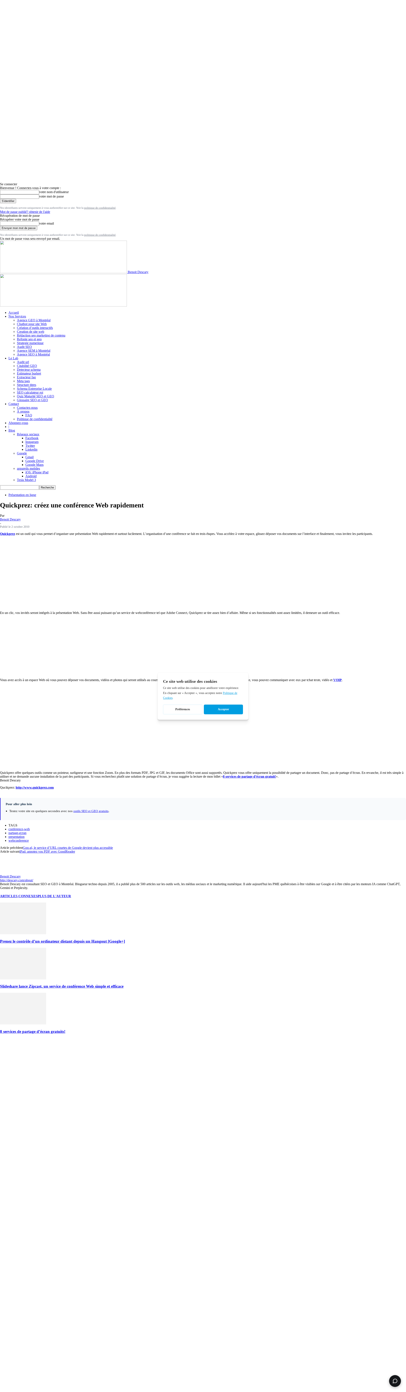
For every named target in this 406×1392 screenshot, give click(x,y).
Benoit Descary (10, 519)
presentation (16, 836)
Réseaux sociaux (28, 434)
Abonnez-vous (18, 423)
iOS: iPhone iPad (36, 472)
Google (22, 453)
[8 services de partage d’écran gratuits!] (23, 1023)
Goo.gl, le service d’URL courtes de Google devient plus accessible (68, 847)
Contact (13, 404)
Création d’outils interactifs (35, 328)
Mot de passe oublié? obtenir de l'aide (25, 212)
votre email (46, 223)
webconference (18, 840)
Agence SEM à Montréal (33, 350)
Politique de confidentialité (34, 419)
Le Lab (13, 358)
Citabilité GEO (27, 366)
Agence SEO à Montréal (33, 354)
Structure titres (26, 385)
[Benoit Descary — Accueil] (63, 305)
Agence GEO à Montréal (34, 320)
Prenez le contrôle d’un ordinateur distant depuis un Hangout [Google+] (62, 941)
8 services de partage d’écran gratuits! (32, 1031)
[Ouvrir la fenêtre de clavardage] (395, 1381)
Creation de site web (30, 331)
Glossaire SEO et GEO (32, 400)
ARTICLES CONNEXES (19, 896)
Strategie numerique (30, 343)
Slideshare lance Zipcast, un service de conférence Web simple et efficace (61, 986)
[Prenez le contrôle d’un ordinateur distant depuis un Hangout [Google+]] (23, 933)
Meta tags (23, 381)
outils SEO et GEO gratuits (90, 811)
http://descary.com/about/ (16, 880)
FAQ (28, 415)
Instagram (31, 442)
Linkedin (31, 449)
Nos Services (17, 316)
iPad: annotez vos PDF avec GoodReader (47, 851)
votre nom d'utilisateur (54, 192)
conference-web (19, 829)
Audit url (23, 362)
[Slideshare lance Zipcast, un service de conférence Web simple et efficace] (23, 978)
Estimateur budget (29, 373)
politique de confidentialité (100, 207)
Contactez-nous (27, 407)
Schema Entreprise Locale (34, 388)
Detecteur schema (29, 369)
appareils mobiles (28, 468)
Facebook (31, 438)
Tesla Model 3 (26, 480)
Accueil (13, 312)
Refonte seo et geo (29, 339)
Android (31, 476)
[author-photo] (10, 872)
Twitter (30, 445)
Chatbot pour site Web (32, 324)
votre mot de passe (51, 196)
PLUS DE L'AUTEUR (54, 896)
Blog (11, 430)
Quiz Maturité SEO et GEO (35, 396)
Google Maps (34, 464)
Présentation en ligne (22, 495)
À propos (23, 411)
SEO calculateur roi (30, 392)
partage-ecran (17, 833)
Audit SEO (24, 347)
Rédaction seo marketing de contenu (41, 335)
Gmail (29, 457)
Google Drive (34, 461)
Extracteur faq (26, 377)
